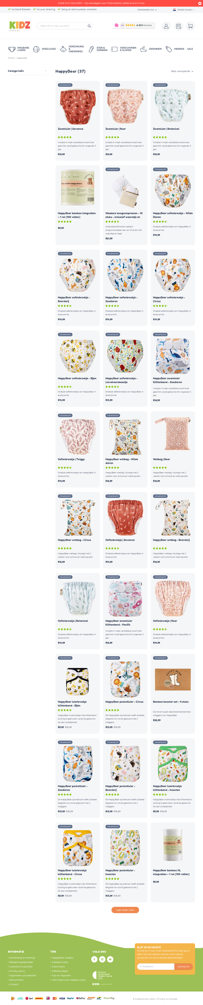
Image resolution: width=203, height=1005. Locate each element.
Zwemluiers (58, 967)
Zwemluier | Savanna (70, 128)
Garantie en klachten (21, 967)
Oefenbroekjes (60, 971)
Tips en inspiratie (61, 976)
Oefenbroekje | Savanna (120, 540)
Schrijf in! (183, 967)
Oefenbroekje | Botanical (73, 620)
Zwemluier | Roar (115, 128)
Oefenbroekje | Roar (165, 620)
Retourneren (16, 980)
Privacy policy (17, 971)
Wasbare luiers (60, 962)
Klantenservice (146, 10)
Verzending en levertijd (22, 958)
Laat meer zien (125, 910)
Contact (14, 984)
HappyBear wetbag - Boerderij (171, 540)
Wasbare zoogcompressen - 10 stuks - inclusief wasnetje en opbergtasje (124, 217)
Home (11, 58)
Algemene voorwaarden (23, 976)
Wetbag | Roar (161, 459)
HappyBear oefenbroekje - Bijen (77, 378)
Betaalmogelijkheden (21, 962)
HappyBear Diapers (62, 958)
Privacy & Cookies (167, 999)
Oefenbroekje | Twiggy (71, 459)
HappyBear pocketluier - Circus (124, 701)
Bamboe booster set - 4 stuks (171, 701)
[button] (65, 137)
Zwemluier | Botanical (166, 128)
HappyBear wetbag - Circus (74, 540)
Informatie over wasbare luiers (69, 980)
